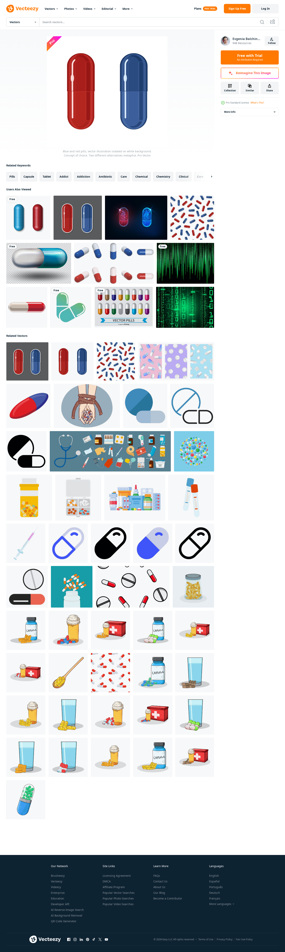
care (124, 176)
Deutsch (214, 893)
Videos (87, 9)
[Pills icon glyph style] (26, 451)
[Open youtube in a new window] (106, 939)
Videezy (56, 887)
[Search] (262, 22)
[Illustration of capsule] (25, 630)
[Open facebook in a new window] (68, 939)
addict (64, 176)
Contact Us (160, 881)
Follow (272, 43)
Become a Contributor (167, 898)
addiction (83, 176)
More (125, 9)
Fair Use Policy (244, 939)
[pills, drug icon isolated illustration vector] (114, 263)
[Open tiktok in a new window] (93, 939)
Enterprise (58, 893)
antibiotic (105, 176)
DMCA (107, 881)
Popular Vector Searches (119, 893)
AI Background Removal (66, 915)
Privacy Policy (225, 939)
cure (200, 176)
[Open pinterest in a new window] (87, 939)
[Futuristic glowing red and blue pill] (136, 218)
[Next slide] (208, 176)
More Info (229, 112)
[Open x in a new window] (100, 939)
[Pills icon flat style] (145, 406)
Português (216, 887)
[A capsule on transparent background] (38, 263)
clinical (183, 176)
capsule (29, 176)
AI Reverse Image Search (67, 910)
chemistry (163, 176)
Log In (265, 8)
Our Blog (159, 893)
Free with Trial (250, 57)
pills (12, 176)
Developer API (60, 904)
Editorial (107, 9)
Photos (69, 9)
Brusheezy (58, 876)
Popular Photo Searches (118, 898)
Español (214, 881)
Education (57, 898)
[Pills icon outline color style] (192, 406)
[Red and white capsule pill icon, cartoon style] (26, 307)
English (214, 876)
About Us (159, 887)
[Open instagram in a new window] (75, 939)
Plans (197, 8)
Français (214, 898)
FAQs (156, 876)
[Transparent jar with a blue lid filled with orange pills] (193, 587)
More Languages (220, 904)
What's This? (257, 102)
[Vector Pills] (123, 307)
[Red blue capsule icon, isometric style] (28, 406)
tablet (47, 176)
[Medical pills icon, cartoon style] (27, 587)
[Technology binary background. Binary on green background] (185, 263)
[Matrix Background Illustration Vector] (185, 307)
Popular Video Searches (118, 904)
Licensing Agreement (117, 876)
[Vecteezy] (22, 9)
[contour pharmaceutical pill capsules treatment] (70, 307)
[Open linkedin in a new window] (81, 939)
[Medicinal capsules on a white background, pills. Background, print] (110, 672)
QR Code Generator (63, 921)
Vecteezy (56, 881)
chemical (141, 176)
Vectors (50, 9)
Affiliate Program (114, 887)
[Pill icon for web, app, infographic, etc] (68, 543)
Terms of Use (205, 939)
